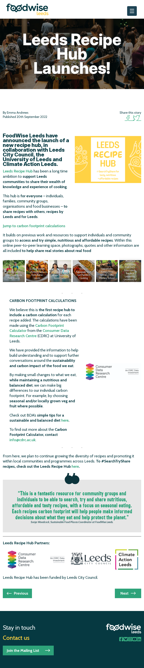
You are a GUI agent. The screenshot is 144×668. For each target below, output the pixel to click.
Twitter (137, 118)
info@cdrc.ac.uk (22, 439)
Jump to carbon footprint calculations (34, 225)
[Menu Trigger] (132, 11)
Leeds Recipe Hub (18, 171)
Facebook (129, 118)
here (64, 420)
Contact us (16, 637)
